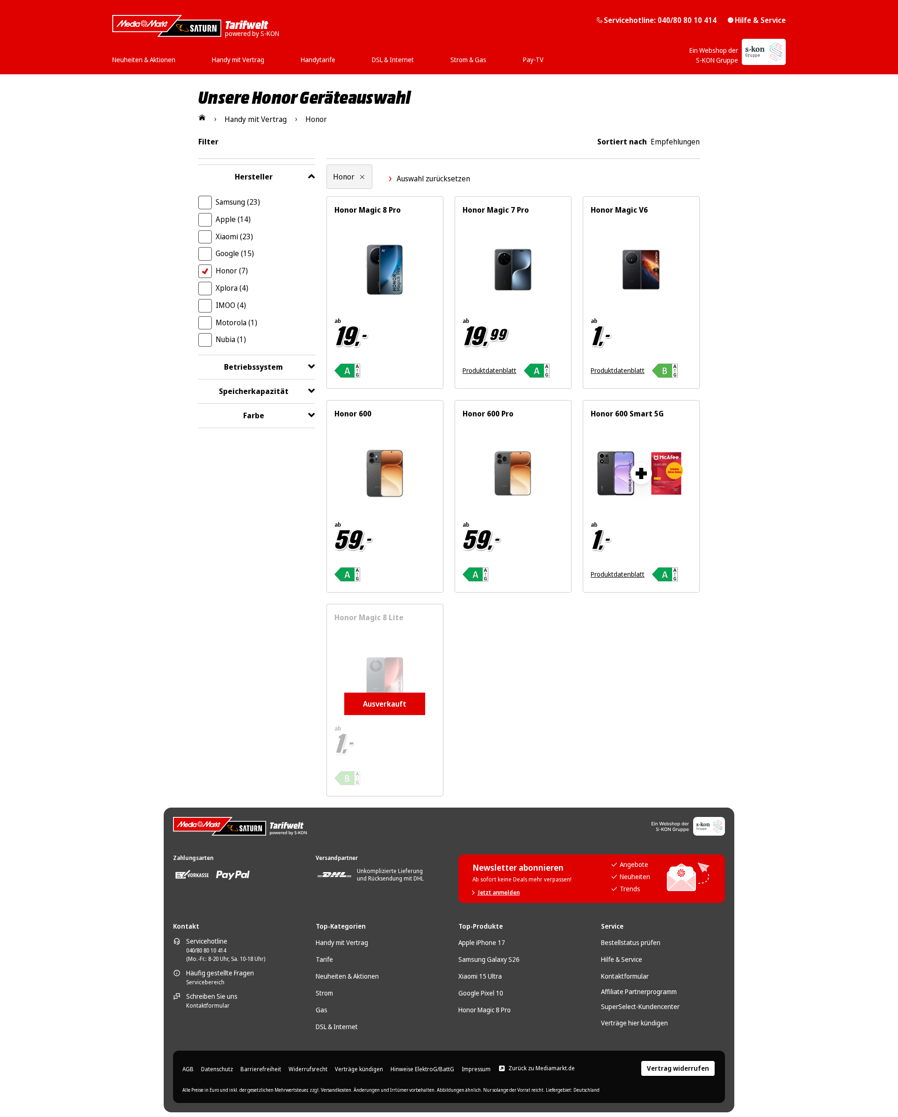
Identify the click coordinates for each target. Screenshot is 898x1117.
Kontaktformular (208, 1006)
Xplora (232, 288)
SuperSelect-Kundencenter (640, 1006)
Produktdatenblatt (489, 370)
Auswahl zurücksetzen (433, 178)
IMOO (231, 305)
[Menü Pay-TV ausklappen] (546, 56)
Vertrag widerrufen (678, 1068)
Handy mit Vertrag (342, 942)
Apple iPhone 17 (481, 942)
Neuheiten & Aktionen (347, 976)
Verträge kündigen (359, 1069)
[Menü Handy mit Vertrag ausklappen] (267, 56)
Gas (321, 1009)
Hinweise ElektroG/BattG (422, 1069)
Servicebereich (205, 982)
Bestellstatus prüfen (630, 942)
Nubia (231, 339)
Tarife (324, 959)
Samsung (238, 202)
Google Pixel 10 (480, 992)
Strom (324, 992)
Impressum (476, 1069)
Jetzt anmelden (499, 892)
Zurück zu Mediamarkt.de (541, 1068)
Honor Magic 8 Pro (484, 1009)
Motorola (236, 322)
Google (235, 253)
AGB (188, 1069)
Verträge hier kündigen (634, 1022)
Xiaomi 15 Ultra (480, 976)
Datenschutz (217, 1069)
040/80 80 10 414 (206, 950)
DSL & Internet (337, 1026)
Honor (232, 270)
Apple (233, 219)
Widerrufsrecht (308, 1069)
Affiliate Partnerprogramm (639, 991)
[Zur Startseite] (202, 117)
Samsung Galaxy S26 (489, 959)
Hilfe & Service (760, 20)
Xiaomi (234, 236)
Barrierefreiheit (260, 1069)
